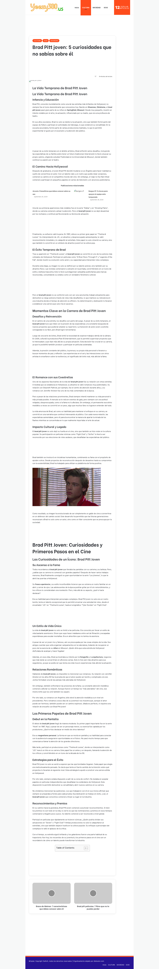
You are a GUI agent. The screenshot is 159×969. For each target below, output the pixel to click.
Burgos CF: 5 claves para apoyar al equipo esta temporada (98, 194)
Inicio (76, 7)
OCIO (106, 7)
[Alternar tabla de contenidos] (84, 848)
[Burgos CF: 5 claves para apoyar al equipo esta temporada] (80, 194)
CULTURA (85, 7)
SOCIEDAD (97, 7)
